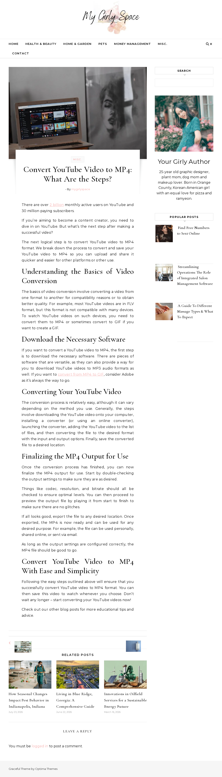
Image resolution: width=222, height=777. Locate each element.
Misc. (162, 43)
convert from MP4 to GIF (81, 374)
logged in (40, 746)
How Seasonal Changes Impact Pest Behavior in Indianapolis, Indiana (29, 700)
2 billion (57, 205)
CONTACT (20, 53)
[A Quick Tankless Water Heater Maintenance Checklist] (137, 642)
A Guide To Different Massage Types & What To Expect (195, 311)
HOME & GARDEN (77, 43)
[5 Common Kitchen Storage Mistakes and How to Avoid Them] (18, 643)
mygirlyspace (80, 189)
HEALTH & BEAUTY (40, 43)
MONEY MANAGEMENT (132, 43)
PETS (102, 43)
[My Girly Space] (111, 18)
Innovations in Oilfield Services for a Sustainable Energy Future (125, 700)
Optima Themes (46, 769)
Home (13, 43)
